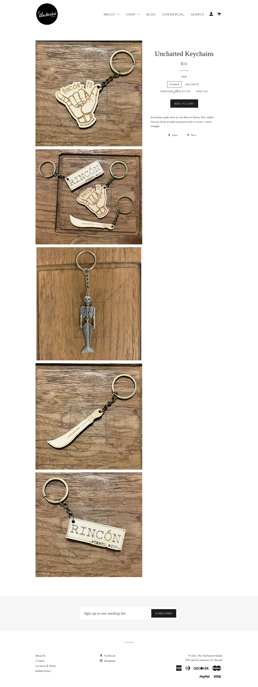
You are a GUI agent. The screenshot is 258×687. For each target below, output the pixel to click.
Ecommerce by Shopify (209, 660)
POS (187, 660)
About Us (41, 655)
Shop (131, 14)
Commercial (173, 14)
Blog (151, 14)
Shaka (174, 84)
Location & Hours (46, 665)
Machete (192, 84)
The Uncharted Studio (210, 655)
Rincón (202, 91)
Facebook (109, 655)
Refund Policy (43, 670)
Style (184, 76)
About (110, 14)
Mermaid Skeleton (175, 91)
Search (197, 14)
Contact (40, 660)
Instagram (109, 660)
